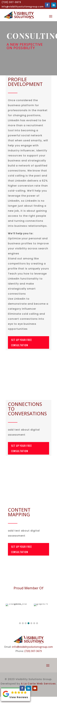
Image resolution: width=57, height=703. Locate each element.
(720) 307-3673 (33, 651)
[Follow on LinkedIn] (53, 5)
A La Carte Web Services (38, 683)
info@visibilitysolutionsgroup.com (32, 647)
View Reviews (18, 697)
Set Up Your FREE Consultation (21, 342)
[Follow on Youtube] (34, 688)
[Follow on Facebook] (47, 5)
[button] (20, 623)
